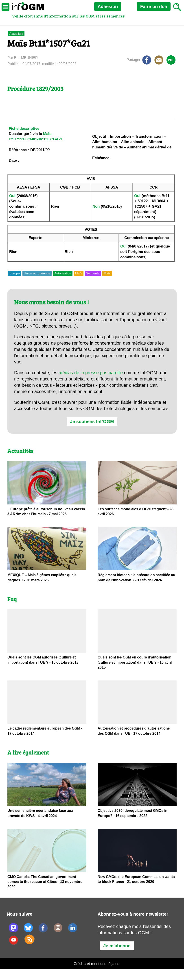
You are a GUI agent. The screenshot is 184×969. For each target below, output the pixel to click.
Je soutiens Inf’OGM (92, 421)
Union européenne (37, 273)
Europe (14, 273)
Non (96, 206)
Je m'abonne (116, 945)
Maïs (78, 273)
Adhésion (108, 6)
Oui (12, 196)
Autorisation (62, 273)
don (153, 6)
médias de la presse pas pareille (91, 372)
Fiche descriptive (24, 128)
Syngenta (93, 273)
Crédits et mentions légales (96, 964)
